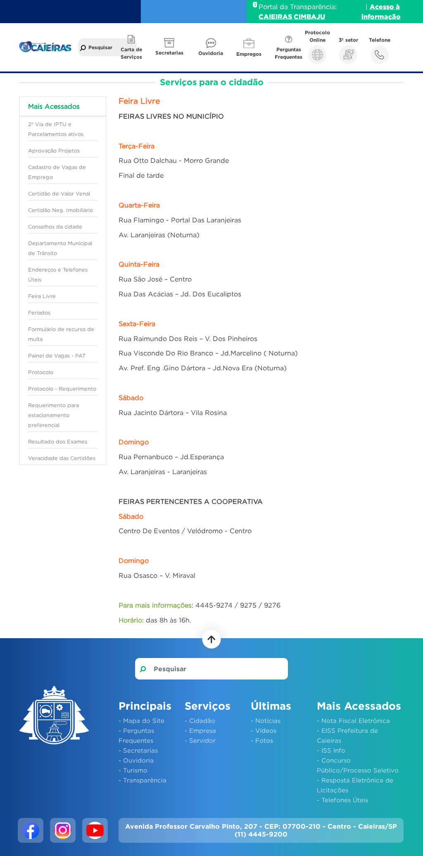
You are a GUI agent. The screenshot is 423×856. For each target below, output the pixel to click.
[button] (170, 47)
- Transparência (142, 780)
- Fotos (262, 740)
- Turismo (133, 770)
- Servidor (200, 740)
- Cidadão (200, 720)
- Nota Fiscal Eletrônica (353, 720)
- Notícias (265, 720)
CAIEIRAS (276, 16)
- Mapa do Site (141, 720)
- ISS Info (331, 750)
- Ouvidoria (136, 760)
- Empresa (200, 730)
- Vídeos (263, 730)
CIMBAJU (309, 16)
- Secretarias (138, 750)
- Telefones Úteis (342, 799)
